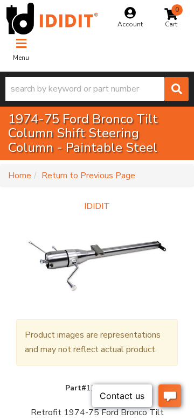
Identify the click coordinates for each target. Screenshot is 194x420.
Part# (75, 388)
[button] (97, 89)
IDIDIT (97, 206)
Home (19, 175)
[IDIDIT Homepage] (52, 18)
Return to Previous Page (88, 175)
